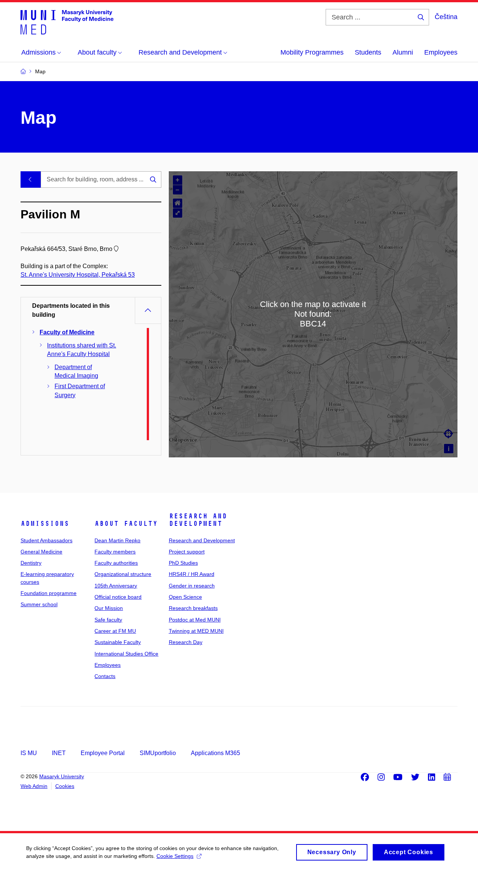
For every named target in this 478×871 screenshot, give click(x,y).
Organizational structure (122, 574)
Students (368, 52)
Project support (187, 552)
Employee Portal (103, 753)
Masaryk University (61, 776)
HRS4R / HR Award (191, 574)
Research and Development (198, 520)
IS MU (29, 753)
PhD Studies (183, 563)
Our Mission (108, 608)
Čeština (446, 17)
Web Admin (34, 786)
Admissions (45, 523)
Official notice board (118, 597)
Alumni (402, 52)
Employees (440, 52)
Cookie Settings (174, 856)
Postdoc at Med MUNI (195, 620)
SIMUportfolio (158, 753)
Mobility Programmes (312, 52)
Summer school (39, 604)
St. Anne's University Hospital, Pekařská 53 (78, 275)
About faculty (126, 523)
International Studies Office (126, 654)
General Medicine (41, 552)
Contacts (104, 676)
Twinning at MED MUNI (196, 631)
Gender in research (192, 586)
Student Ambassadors (46, 540)
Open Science (185, 597)
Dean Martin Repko (117, 540)
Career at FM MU (115, 631)
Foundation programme (49, 593)
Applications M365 (215, 753)
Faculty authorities (116, 563)
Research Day (185, 642)
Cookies (64, 786)
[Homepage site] (67, 21)
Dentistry (31, 563)
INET (59, 753)
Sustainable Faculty (117, 642)
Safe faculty (108, 620)
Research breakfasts (193, 608)
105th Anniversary (115, 586)
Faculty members (115, 552)
